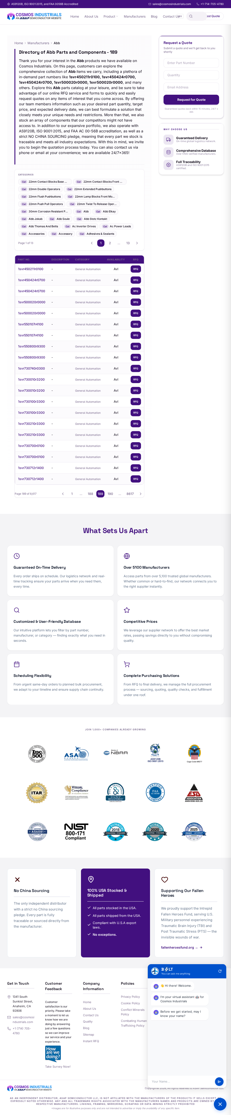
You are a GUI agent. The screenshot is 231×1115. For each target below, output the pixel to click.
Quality (87, 1021)
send (219, 1081)
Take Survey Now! (58, 1066)
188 (90, 494)
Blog (154, 16)
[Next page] (137, 243)
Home (74, 16)
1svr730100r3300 (31, 401)
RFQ (135, 269)
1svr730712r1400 (31, 468)
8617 (130, 494)
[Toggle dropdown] (117, 16)
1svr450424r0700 (31, 280)
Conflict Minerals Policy (133, 1012)
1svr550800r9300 (31, 346)
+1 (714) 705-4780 (22, 1031)
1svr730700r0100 (31, 446)
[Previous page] (91, 243)
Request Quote (209, 16)
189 (100, 494)
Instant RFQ (91, 1041)
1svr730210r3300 (31, 423)
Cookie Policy (130, 1003)
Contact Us (171, 16)
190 (110, 494)
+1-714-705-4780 (212, 4)
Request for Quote (191, 99)
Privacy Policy (130, 996)
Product (109, 16)
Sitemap (88, 1034)
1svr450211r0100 (30, 269)
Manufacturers (135, 16)
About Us (91, 16)
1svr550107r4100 (30, 324)
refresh (220, 971)
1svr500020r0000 (31, 302)
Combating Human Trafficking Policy (134, 1023)
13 (128, 243)
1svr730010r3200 (31, 379)
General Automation (88, 269)
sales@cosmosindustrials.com (171, 4)
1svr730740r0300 (31, 368)
